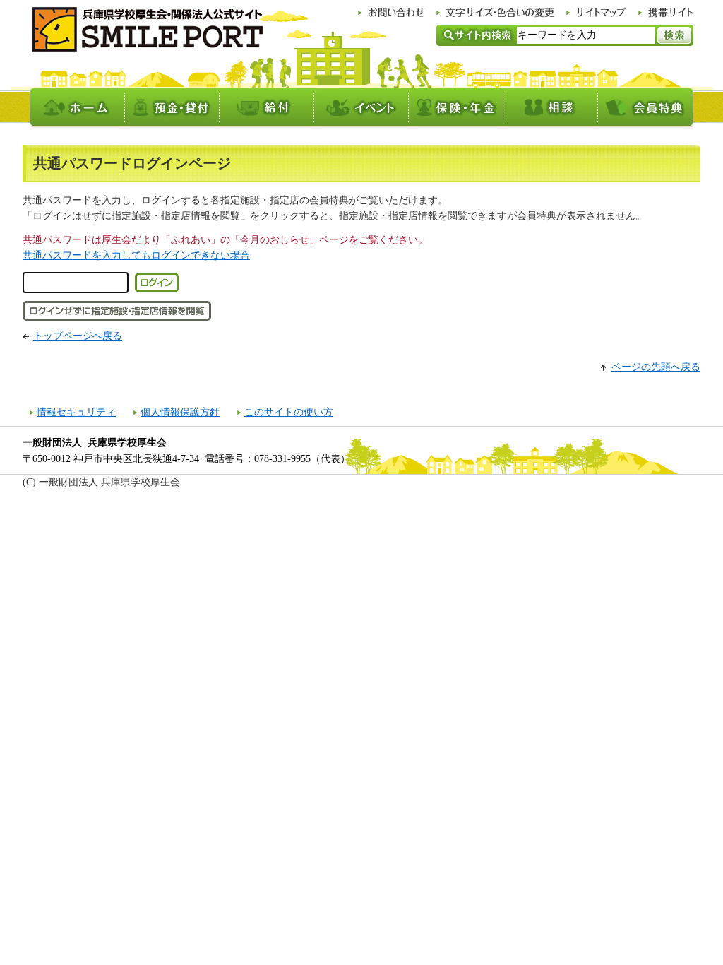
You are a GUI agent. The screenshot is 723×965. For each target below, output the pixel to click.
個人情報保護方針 (180, 412)
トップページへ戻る (77, 336)
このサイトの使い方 (288, 412)
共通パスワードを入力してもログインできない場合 (136, 255)
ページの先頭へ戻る (655, 367)
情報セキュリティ (76, 412)
